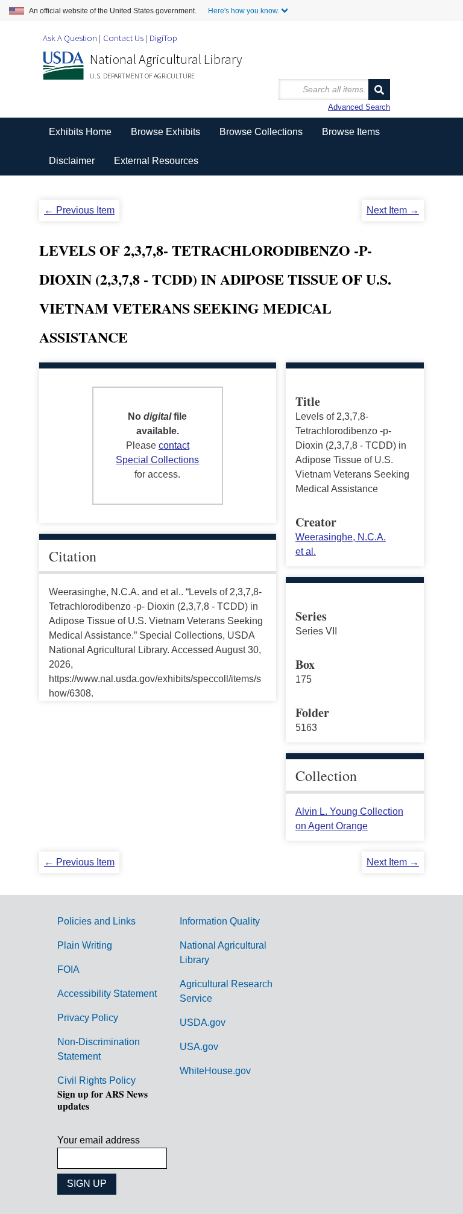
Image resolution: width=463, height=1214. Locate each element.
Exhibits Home (80, 132)
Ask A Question (70, 37)
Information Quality (220, 921)
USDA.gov (202, 1022)
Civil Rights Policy (96, 1080)
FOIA (68, 969)
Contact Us (123, 37)
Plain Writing (84, 945)
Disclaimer (72, 161)
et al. (305, 551)
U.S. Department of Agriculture (142, 75)
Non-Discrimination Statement (98, 1049)
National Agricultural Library (166, 59)
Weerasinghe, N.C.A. (340, 537)
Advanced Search (359, 107)
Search (379, 89)
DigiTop (163, 37)
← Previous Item (79, 210)
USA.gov (199, 1047)
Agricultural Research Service (226, 991)
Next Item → (393, 210)
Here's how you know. (243, 11)
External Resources (156, 161)
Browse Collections (261, 132)
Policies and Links (96, 921)
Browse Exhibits (165, 132)
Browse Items (351, 132)
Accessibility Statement (107, 993)
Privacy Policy (87, 1018)
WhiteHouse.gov (215, 1071)
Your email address (98, 1140)
